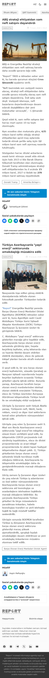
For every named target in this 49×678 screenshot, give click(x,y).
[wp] (10, 221)
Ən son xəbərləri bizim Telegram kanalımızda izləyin (23, 193)
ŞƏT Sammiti (29, 12)
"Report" (6, 308)
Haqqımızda (8, 618)
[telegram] (16, 221)
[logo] (9, 4)
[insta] (11, 646)
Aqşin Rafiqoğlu (17, 573)
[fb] (4, 221)
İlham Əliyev (10, 12)
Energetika (7, 28)
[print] (33, 221)
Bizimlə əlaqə (36, 618)
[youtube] (37, 646)
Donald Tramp (11, 182)
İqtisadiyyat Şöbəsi (18, 206)
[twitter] (21, 221)
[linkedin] (27, 221)
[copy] (38, 221)
